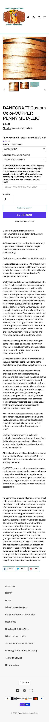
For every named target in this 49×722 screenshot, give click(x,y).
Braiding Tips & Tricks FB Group (21, 650)
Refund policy (12, 665)
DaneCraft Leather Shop (28, 713)
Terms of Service (13, 658)
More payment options (24, 221)
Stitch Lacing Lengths (16, 636)
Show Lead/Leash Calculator (19, 643)
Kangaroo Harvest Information (20, 614)
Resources (10, 622)
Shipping (7, 128)
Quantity (6, 194)
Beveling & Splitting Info (17, 629)
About (8, 600)
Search (8, 593)
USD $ (24, 682)
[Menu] (44, 17)
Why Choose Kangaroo (16, 607)
